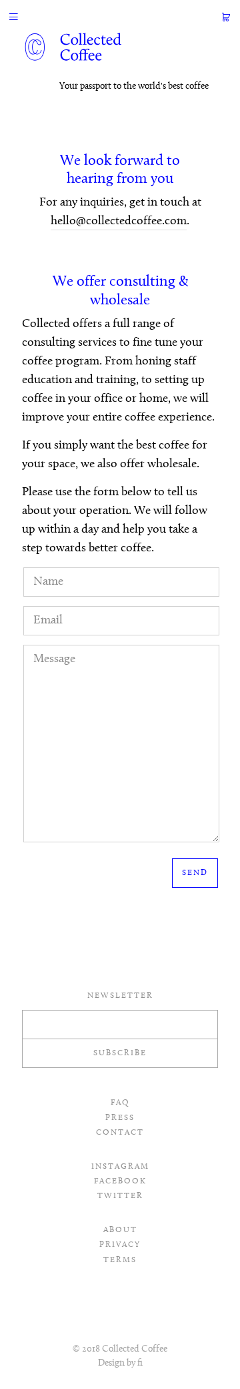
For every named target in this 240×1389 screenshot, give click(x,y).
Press (120, 1118)
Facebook (120, 1181)
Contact (120, 1133)
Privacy (120, 1245)
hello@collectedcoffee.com (119, 222)
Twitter (120, 1196)
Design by (120, 1363)
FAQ (120, 1103)
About (120, 1230)
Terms (120, 1260)
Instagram (120, 1167)
